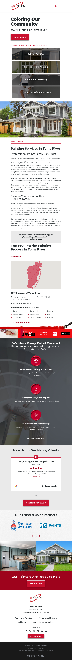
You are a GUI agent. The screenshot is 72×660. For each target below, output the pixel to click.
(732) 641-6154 (36, 606)
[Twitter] (30, 631)
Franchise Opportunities (43, 622)
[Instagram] (34, 631)
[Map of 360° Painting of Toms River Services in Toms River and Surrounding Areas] (36, 275)
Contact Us (35, 636)
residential (24, 174)
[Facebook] (26, 631)
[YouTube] (42, 631)
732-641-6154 (46, 297)
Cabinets (22, 622)
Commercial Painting (48, 618)
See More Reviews (35, 503)
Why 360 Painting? (35, 438)
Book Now (19, 37)
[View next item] (40, 495)
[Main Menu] (60, 6)
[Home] (18, 6)
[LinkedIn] (46, 631)
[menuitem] (23, 651)
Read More (36, 477)
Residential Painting (23, 618)
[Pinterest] (38, 631)
